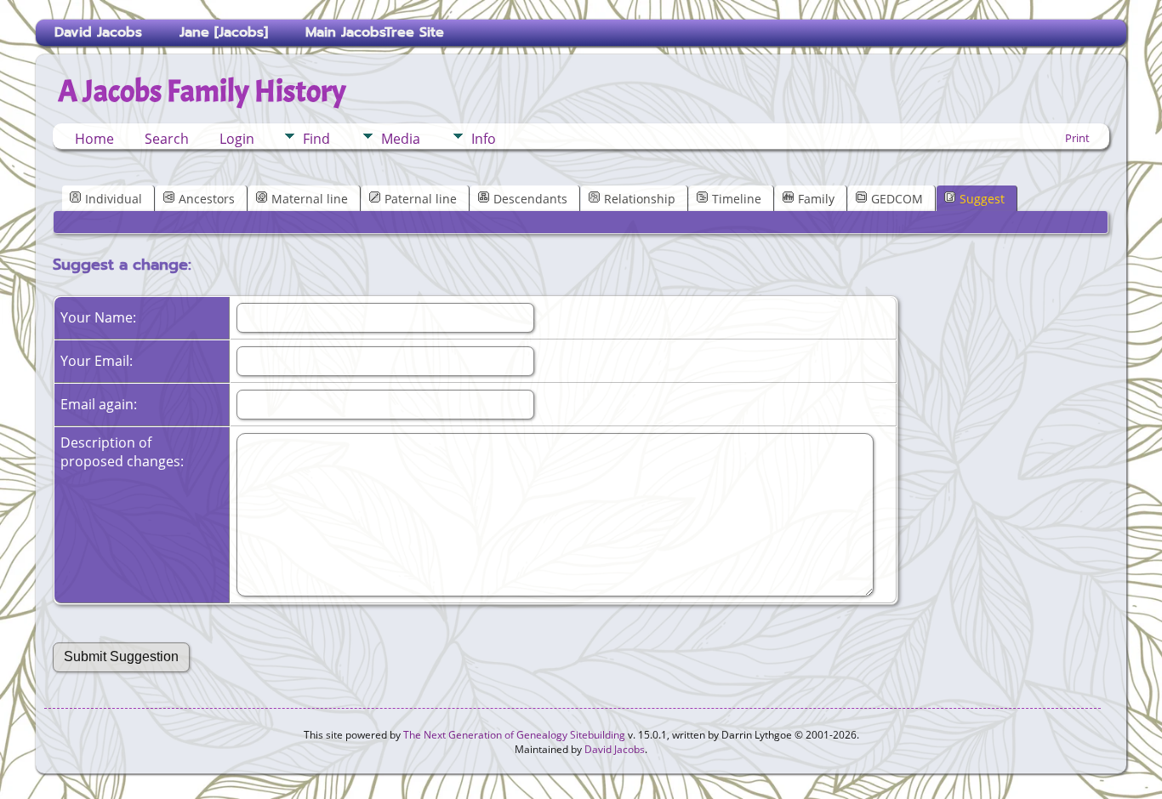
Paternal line (420, 199)
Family (816, 199)
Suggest (982, 199)
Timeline (736, 199)
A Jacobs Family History (202, 91)
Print (1077, 138)
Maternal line (309, 199)
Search (167, 138)
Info (483, 138)
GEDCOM (897, 199)
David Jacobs (614, 749)
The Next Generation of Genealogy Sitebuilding (514, 735)
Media (400, 138)
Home (94, 138)
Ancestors (207, 199)
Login (236, 138)
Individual (113, 199)
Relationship (639, 199)
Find (316, 138)
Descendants (530, 199)
